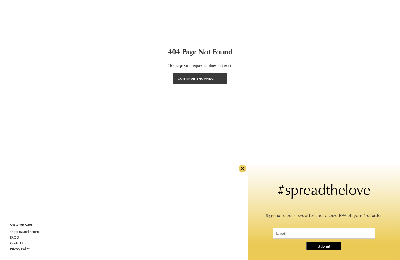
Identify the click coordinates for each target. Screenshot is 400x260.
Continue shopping (196, 78)
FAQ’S (14, 237)
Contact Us (18, 243)
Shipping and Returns (25, 232)
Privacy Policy (20, 249)
